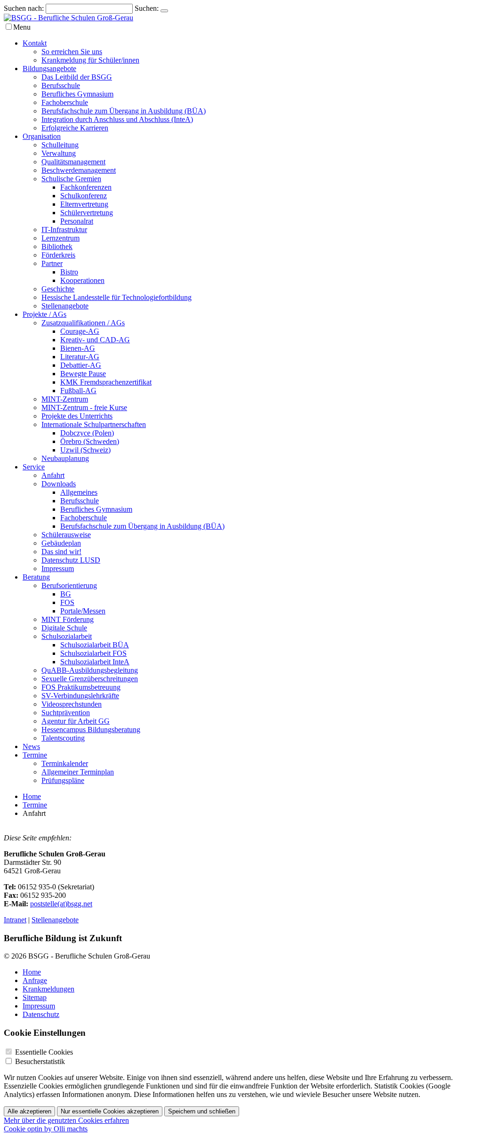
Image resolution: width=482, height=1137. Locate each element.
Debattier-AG (80, 365)
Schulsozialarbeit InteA (94, 662)
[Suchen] (164, 10)
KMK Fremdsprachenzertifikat (106, 382)
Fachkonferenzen (86, 187)
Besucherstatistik (40, 1061)
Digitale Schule (64, 628)
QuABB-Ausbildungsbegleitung (89, 670)
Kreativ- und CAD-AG (95, 340)
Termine (35, 755)
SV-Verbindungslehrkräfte (80, 696)
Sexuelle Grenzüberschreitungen (89, 679)
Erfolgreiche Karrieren (74, 128)
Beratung (36, 577)
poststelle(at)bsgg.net (61, 904)
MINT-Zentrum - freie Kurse (84, 407)
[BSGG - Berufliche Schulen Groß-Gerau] (68, 18)
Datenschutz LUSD (70, 560)
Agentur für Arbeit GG (75, 721)
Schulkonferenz (83, 196)
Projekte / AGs (44, 314)
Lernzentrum (60, 238)
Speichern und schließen (201, 1111)
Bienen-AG (77, 348)
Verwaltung (58, 153)
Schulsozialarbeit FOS (93, 653)
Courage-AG (79, 331)
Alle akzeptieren (29, 1111)
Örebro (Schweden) (89, 441)
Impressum (57, 568)
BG (65, 594)
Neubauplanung (65, 458)
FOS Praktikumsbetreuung (80, 687)
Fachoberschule (64, 102)
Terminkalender (64, 763)
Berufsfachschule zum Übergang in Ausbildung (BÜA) (123, 111)
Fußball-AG (78, 391)
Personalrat (76, 221)
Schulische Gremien (71, 179)
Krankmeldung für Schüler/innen (90, 60)
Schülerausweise (66, 535)
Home (32, 796)
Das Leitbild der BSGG (76, 77)
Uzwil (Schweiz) (85, 450)
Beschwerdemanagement (78, 170)
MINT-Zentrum (64, 399)
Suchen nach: (24, 8)
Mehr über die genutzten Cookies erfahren (66, 1120)
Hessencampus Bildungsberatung (90, 730)
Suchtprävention (65, 713)
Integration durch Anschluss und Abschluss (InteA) (117, 119)
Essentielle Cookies (44, 1052)
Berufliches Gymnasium (77, 94)
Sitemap (35, 997)
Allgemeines (78, 492)
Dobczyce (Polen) (87, 433)
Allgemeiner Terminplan (77, 772)
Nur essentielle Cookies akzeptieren (110, 1111)
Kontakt (35, 43)
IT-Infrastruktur (64, 230)
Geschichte (57, 289)
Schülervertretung (86, 213)
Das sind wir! (61, 552)
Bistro (69, 272)
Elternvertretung (84, 204)
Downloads (58, 484)
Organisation (42, 136)
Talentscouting (63, 738)
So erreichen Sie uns (71, 52)
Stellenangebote (64, 306)
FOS (67, 602)
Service (34, 467)
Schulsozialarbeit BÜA (94, 645)
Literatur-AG (79, 357)
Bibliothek (56, 246)
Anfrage (35, 980)
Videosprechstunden (71, 704)
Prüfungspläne (62, 780)
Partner (52, 263)
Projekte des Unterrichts (76, 416)
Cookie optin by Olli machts (46, 1129)
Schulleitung (60, 145)
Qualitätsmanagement (73, 162)
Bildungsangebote (49, 69)
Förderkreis (58, 255)
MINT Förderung (67, 619)
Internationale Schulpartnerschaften (93, 424)
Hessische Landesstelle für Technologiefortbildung (116, 297)
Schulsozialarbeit (66, 636)
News (31, 746)
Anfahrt (52, 475)
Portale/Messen (82, 611)
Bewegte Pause (83, 374)
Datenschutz (41, 1014)
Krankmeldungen (48, 989)
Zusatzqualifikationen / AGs (83, 323)
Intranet (15, 920)
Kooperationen (82, 280)
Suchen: (147, 8)
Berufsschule (60, 85)
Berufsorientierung (69, 585)
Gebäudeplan (61, 543)
